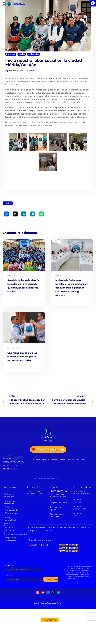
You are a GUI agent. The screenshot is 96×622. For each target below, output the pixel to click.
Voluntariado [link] (11, 513)
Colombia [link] (36, 460)
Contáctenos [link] (11, 541)
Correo (9, 575)
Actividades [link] (33, 54)
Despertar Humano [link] (77, 500)
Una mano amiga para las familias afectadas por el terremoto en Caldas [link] (22, 357)
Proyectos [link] (10, 54)
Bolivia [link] (35, 478)
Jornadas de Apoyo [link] (55, 508)
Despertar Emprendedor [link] (79, 507)
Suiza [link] (58, 478)
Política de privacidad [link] (9, 495)
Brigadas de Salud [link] (58, 503)
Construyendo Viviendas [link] (56, 515)
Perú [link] (69, 460)
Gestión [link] (9, 507)
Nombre (10, 565)
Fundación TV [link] (11, 510)
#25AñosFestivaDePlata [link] (15, 534)
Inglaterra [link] (46, 460)
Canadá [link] (42, 478)
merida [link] (8, 203)
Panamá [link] (75, 460)
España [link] (62, 460)
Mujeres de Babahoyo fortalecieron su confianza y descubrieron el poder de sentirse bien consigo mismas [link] (71, 288)
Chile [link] (83, 460)
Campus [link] (9, 523)
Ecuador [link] (50, 478)
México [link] (21, 54)
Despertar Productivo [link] (78, 514)
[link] (93, 3)
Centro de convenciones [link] (10, 528)
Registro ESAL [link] (12, 538)
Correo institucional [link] (10, 518)
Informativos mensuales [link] (10, 502)
